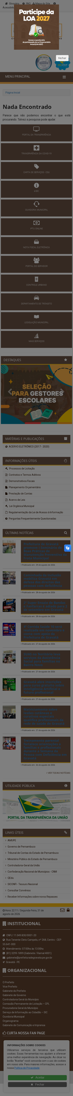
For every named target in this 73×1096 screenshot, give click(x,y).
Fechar (62, 58)
